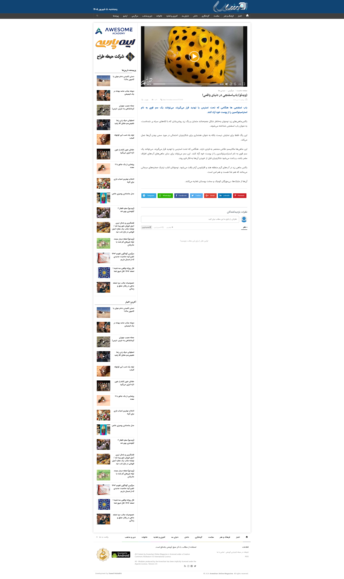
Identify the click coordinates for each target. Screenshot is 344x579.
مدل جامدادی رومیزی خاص (123, 193)
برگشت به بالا (103, 537)
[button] (97, 16)
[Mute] (226, 84)
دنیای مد (185, 16)
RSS (247, 556)
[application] (194, 56)
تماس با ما (220, 552)
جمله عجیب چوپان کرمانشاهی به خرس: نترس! (123, 107)
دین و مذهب (147, 16)
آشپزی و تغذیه (172, 16)
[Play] (144, 84)
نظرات (146, 100)
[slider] (185, 84)
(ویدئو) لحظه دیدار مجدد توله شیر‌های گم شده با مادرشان (124, 242)
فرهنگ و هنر (228, 16)
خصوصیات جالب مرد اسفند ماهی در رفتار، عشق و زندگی (123, 286)
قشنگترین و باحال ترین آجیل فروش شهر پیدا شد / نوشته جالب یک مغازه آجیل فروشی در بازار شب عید (123, 227)
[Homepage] (247, 16)
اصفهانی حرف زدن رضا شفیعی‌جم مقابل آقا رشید (124, 122)
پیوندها (116, 16)
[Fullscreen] (243, 84)
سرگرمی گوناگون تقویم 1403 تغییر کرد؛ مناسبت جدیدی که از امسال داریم (123, 256)
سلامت (216, 16)
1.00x (239, 84)
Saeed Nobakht (115, 573)
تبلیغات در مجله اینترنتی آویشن (237, 552)
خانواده (159, 16)
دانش (195, 16)
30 (230, 84)
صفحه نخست (241, 90)
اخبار (240, 16)
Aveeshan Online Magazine (221, 573)
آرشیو (125, 16)
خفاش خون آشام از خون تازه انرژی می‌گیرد (124, 151)
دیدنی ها (221, 90)
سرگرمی (135, 16)
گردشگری (205, 16)
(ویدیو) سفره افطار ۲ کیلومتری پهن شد (126, 210)
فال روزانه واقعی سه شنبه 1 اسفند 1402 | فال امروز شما (123, 270)
